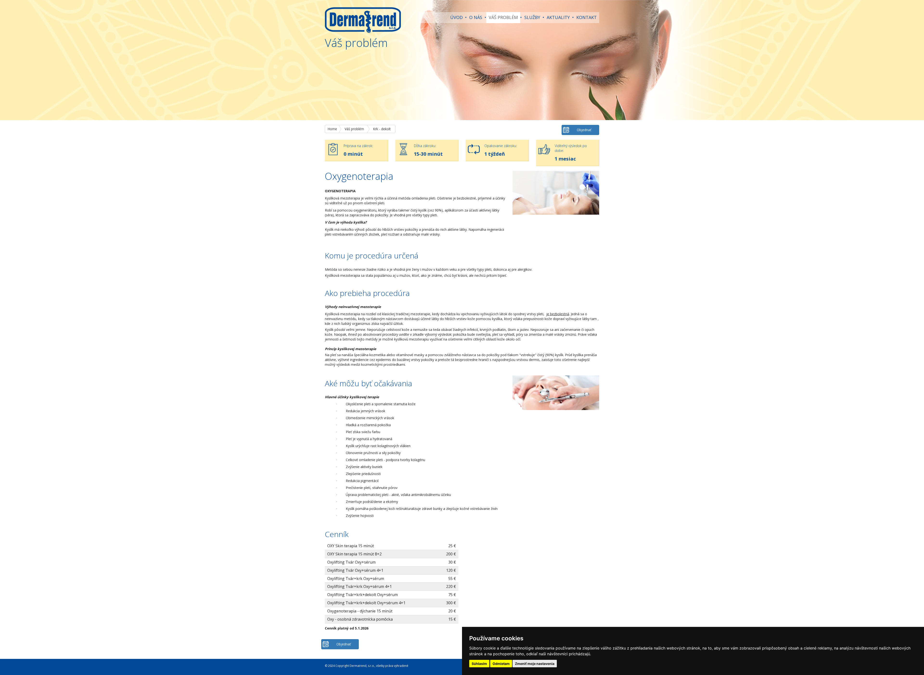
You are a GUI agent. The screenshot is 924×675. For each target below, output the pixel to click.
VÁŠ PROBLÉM (503, 17)
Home (332, 129)
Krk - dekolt (382, 129)
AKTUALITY (558, 17)
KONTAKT (586, 17)
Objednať (584, 130)
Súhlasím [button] (479, 664)
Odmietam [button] (501, 664)
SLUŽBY (532, 17)
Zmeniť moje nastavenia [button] (534, 664)
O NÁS (475, 17)
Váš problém (354, 129)
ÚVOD (456, 17)
